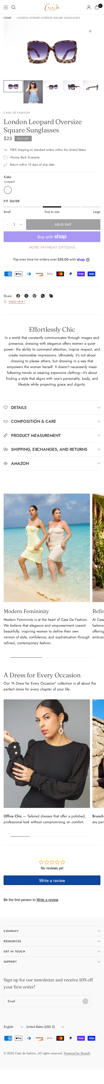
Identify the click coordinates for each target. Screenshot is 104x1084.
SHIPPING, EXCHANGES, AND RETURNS (49, 449)
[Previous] (15, 50)
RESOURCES (12, 941)
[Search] (13, 7)
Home (7, 18)
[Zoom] (90, 31)
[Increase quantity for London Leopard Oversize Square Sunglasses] (20, 224)
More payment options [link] (52, 247)
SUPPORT (10, 962)
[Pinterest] (35, 296)
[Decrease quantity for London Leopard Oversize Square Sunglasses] (7, 224)
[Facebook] (19, 296)
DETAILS (19, 407)
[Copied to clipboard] (52, 296)
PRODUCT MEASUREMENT (36, 435)
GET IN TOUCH (14, 951)
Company (11, 931)
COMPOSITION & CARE (33, 421)
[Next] (89, 50)
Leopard (8, 190)
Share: (8, 296)
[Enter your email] (85, 1001)
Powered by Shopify (77, 1053)
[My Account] (89, 7)
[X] (27, 296)
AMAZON (20, 463)
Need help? (17, 301)
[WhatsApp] (44, 296)
